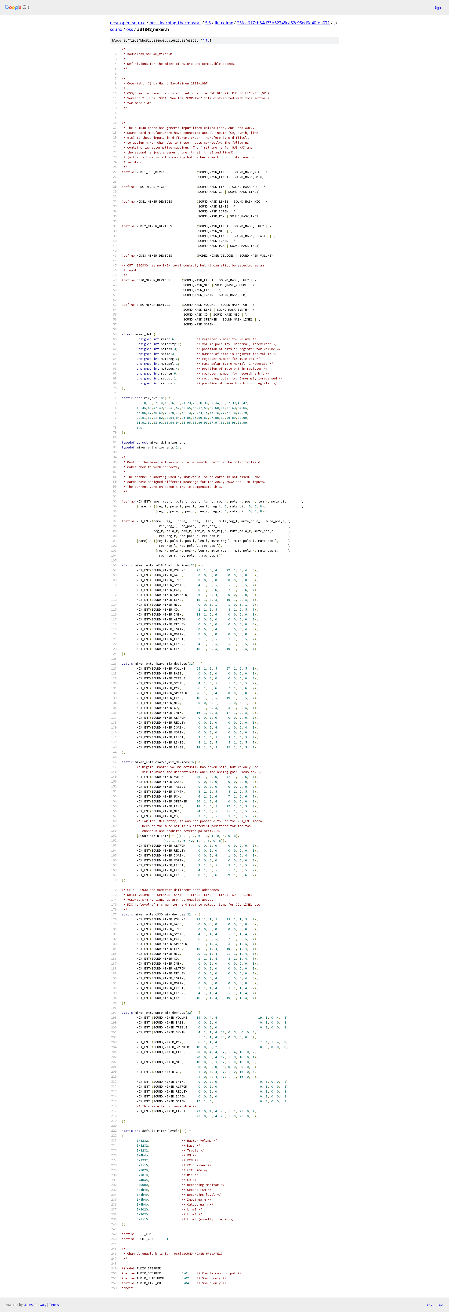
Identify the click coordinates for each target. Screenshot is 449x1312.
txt (429, 1304)
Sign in (439, 7)
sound (116, 29)
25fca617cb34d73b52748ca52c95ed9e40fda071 (283, 23)
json (440, 1304)
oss (129, 29)
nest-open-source (127, 23)
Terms (54, 1304)
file (206, 41)
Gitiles (28, 1304)
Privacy (41, 1304)
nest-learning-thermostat (175, 23)
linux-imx (224, 23)
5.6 (208, 23)
